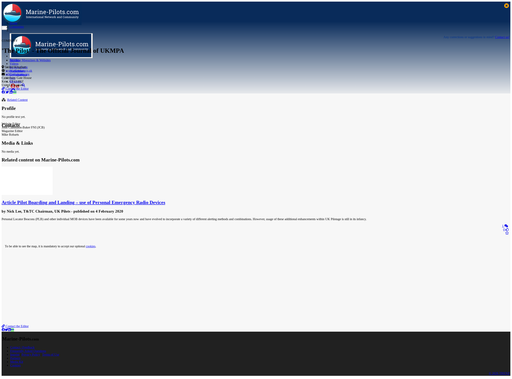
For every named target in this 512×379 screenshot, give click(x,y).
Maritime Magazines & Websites (30, 60)
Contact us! (502, 37)
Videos (14, 63)
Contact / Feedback (22, 347)
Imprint (14, 354)
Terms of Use (50, 354)
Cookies (15, 365)
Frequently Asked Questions (28, 351)
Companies (17, 26)
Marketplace (17, 71)
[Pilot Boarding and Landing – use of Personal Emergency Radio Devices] (27, 194)
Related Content (17, 99)
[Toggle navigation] (4, 28)
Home (13, 23)
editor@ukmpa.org (17, 74)
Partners (15, 358)
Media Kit (16, 361)
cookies (90, 246)
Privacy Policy (31, 354)
